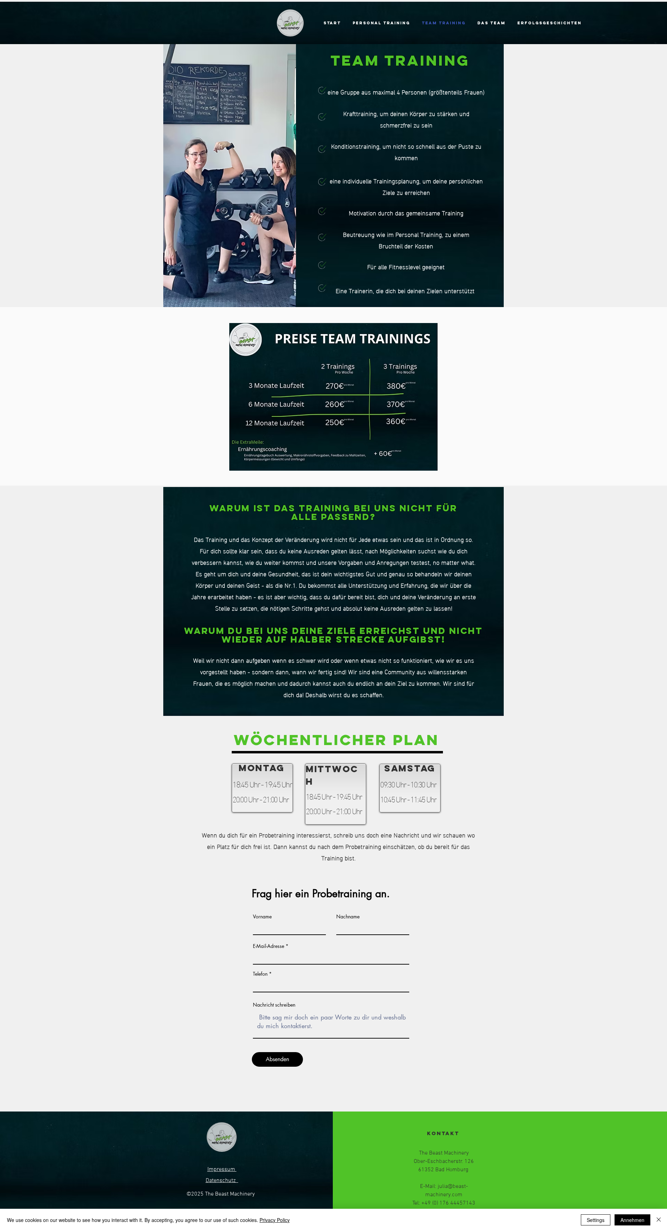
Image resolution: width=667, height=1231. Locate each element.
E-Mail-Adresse (268, 946)
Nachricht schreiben (274, 1004)
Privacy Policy (275, 1219)
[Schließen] (658, 1219)
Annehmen (632, 1219)
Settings (595, 1219)
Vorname (262, 916)
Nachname (348, 916)
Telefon (260, 974)
